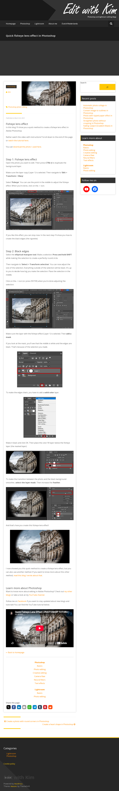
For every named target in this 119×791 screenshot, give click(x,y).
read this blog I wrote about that (28, 575)
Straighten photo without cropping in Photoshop (94, 122)
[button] (9, 707)
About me (53, 23)
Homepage (11, 23)
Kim (9, 92)
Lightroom (39, 23)
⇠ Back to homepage (15, 652)
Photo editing (40, 669)
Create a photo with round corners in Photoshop (27, 721)
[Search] (107, 87)
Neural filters (39, 680)
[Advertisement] (59, 58)
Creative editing (40, 673)
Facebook (22, 601)
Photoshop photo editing (17, 107)
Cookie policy (9, 763)
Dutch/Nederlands (70, 23)
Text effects (40, 683)
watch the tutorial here (18, 140)
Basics (39, 666)
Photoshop (25, 23)
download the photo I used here (27, 147)
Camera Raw (39, 676)
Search (83, 82)
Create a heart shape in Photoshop (57, 724)
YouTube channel (36, 595)
